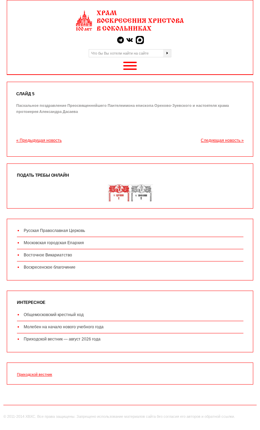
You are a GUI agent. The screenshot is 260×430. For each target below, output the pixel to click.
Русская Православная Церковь (54, 230)
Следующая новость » (222, 140)
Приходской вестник (34, 374)
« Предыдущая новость (39, 140)
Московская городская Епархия (54, 242)
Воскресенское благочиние (49, 267)
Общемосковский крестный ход (54, 314)
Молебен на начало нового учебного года (64, 327)
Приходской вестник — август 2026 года (62, 339)
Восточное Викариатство (48, 255)
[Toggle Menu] (130, 66)
